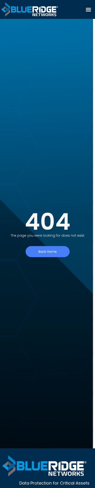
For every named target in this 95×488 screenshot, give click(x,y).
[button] (88, 9)
